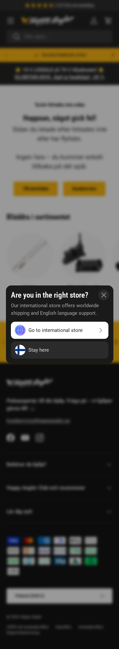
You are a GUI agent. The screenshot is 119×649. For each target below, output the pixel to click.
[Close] (104, 295)
